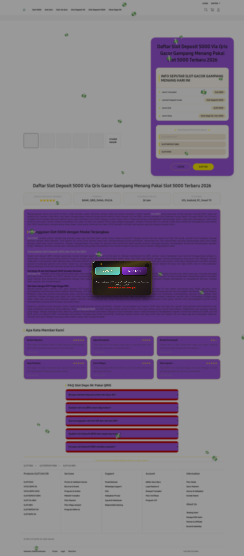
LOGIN (108, 270)
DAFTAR (134, 270)
